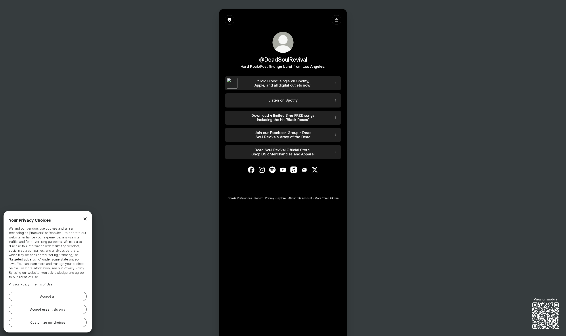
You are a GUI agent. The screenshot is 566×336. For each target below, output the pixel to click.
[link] (251, 169)
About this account (300, 198)
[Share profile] (336, 19)
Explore (281, 198)
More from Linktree (326, 198)
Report (258, 198)
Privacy (269, 198)
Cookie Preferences (240, 198)
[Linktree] (229, 19)
